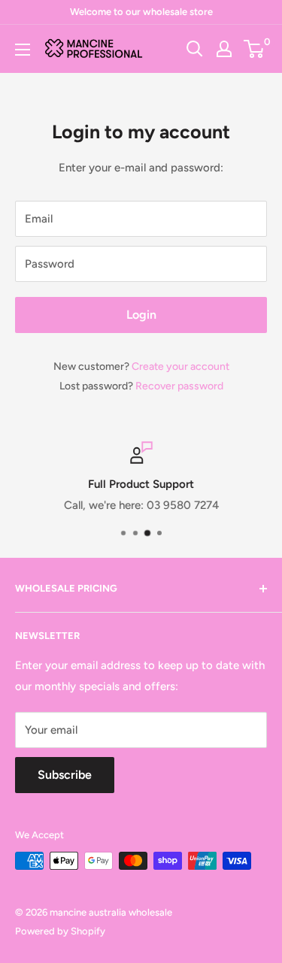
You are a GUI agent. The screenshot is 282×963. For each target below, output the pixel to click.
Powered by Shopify (60, 931)
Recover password (179, 386)
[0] (254, 49)
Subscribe (65, 775)
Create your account (180, 366)
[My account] (224, 49)
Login (141, 314)
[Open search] (194, 49)
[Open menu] (22, 50)
